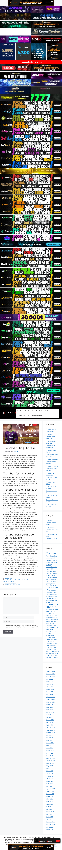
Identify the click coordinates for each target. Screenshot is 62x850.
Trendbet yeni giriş (52, 647)
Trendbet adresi (51, 556)
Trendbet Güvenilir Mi (23, 415)
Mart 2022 (49, 771)
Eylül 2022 (49, 755)
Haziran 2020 (50, 824)
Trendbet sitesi (50, 637)
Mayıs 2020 (50, 827)
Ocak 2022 (49, 776)
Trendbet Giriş (29, 411)
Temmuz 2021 (50, 791)
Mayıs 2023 (50, 735)
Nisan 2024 (49, 707)
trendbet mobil (50, 617)
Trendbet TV (50, 641)
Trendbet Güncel (50, 598)
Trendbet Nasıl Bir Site (38, 415)
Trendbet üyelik (54, 653)
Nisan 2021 (49, 799)
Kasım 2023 (50, 720)
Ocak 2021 (49, 806)
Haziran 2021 (50, 794)
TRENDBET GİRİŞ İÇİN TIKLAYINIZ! (31, 62)
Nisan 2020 (49, 829)
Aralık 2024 (49, 686)
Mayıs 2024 (50, 704)
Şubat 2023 (50, 743)
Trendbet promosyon (51, 631)
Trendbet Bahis (50, 558)
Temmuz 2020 (50, 822)
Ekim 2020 (49, 814)
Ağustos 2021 (50, 789)
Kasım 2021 (49, 781)
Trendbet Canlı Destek (10, 583)
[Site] (31, 104)
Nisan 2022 (49, 768)
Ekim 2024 (49, 692)
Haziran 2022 (50, 763)
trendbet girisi (53, 590)
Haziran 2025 (50, 676)
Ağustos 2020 (50, 819)
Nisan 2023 (49, 738)
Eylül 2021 (49, 786)
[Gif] (31, 171)
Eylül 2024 (49, 694)
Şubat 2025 (50, 681)
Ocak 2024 (49, 715)
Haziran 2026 (50, 674)
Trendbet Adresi (51, 429)
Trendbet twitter (51, 643)
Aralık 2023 (49, 717)
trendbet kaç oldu (51, 615)
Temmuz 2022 (50, 761)
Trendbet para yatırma (8, 581)
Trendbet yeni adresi (51, 645)
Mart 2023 (49, 740)
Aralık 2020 (49, 809)
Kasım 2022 (50, 750)
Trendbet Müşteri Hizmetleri (17, 579)
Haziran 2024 (50, 702)
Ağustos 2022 (50, 758)
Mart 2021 (49, 801)
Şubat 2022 (50, 773)
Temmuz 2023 (50, 730)
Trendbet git (54, 596)
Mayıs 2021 (49, 796)
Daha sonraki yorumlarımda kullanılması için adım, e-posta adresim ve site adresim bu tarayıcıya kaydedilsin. (22, 626)
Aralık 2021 (49, 778)
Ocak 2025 (49, 684)
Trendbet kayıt (50, 613)
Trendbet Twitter (51, 538)
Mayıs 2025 (49, 679)
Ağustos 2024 (50, 697)
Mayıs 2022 (49, 766)
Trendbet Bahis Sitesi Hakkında (12, 584)
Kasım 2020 (50, 812)
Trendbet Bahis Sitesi (42, 411)
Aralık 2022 (49, 748)
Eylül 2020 (49, 817)
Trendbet (19, 411)
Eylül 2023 (49, 725)
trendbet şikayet (51, 655)
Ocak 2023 (49, 745)
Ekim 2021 (49, 783)
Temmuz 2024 (50, 699)
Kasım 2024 (50, 689)
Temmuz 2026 (50, 671)
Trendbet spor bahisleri (51, 639)
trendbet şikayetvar (52, 657)
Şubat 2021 (49, 804)
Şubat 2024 (50, 712)
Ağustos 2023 (50, 727)
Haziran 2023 (50, 732)
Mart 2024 (49, 709)
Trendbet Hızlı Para (52, 459)
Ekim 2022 (49, 753)
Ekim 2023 (49, 722)
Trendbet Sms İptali (52, 466)
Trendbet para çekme (29, 579)
